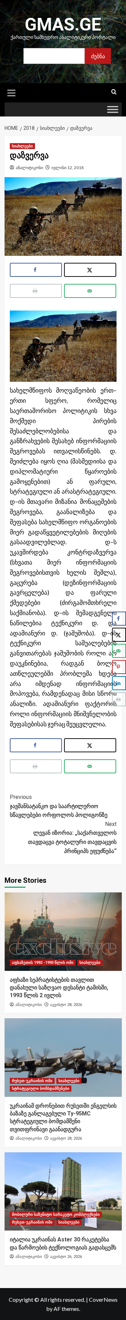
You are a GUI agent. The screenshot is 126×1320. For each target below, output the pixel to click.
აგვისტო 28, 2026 (66, 1004)
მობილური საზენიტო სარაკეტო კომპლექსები (56, 1214)
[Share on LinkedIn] (119, 683)
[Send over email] (90, 291)
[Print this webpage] (36, 291)
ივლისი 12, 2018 (67, 167)
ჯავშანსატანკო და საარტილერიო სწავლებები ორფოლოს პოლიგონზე (58, 806)
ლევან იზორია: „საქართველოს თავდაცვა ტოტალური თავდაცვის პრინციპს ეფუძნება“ (72, 837)
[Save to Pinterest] (119, 667)
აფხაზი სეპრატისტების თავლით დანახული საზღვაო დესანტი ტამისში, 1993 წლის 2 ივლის (59, 987)
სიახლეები (22, 146)
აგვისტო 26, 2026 (66, 1256)
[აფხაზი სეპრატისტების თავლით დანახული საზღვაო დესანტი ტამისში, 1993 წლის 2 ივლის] (63, 931)
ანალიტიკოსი (29, 167)
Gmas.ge (63, 24)
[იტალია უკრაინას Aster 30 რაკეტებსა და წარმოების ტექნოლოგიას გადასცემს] (63, 1191)
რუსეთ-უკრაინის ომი (32, 1081)
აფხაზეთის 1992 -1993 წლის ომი (43, 962)
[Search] (114, 92)
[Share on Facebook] (36, 270)
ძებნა (98, 56)
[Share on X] (90, 270)
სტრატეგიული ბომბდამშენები (40, 1088)
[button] (12, 92)
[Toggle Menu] (112, 109)
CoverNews (103, 1299)
